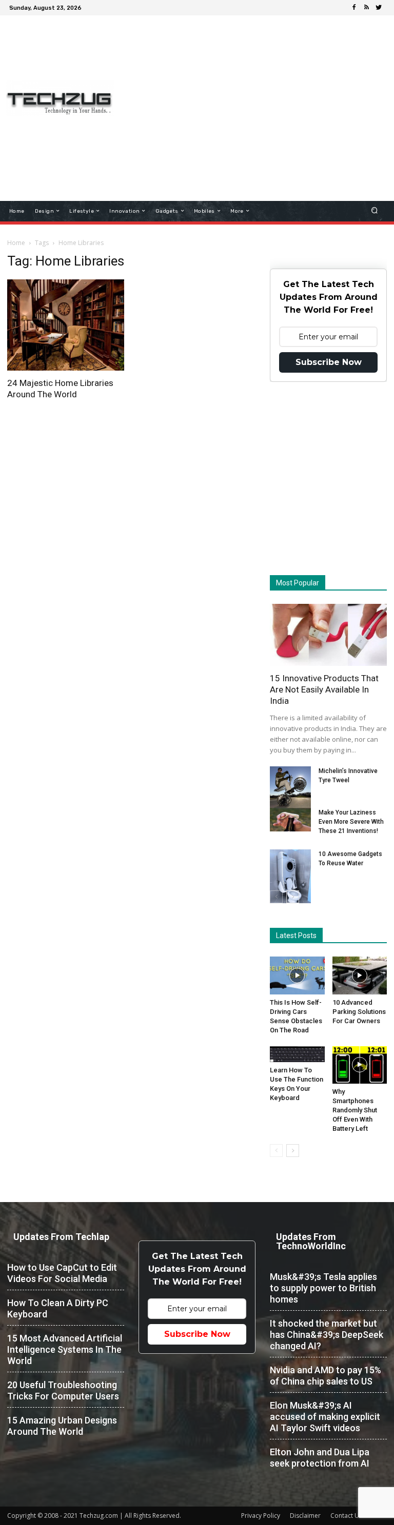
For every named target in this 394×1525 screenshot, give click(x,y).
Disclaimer (305, 1515)
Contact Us (346, 1515)
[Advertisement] (259, 94)
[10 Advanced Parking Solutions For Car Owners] (359, 975)
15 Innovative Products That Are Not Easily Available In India (324, 689)
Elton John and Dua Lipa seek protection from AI (319, 1458)
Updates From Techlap (61, 1236)
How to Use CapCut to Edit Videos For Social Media (62, 1273)
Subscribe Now (329, 362)
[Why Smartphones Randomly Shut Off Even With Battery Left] (359, 1065)
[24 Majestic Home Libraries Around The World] (65, 325)
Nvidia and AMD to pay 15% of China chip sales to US (325, 1376)
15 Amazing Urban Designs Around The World (62, 1426)
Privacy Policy (260, 1515)
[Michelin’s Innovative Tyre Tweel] (290, 788)
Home (16, 242)
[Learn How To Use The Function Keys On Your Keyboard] (297, 1054)
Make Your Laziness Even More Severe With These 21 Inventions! (351, 822)
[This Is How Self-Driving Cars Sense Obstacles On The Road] (297, 975)
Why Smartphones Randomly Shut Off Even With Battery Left (354, 1110)
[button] (375, 211)
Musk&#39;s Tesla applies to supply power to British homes (323, 1288)
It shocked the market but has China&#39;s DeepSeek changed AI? (326, 1334)
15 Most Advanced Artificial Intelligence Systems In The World (64, 1349)
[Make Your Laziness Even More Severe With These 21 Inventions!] (290, 819)
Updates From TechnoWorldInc (311, 1241)
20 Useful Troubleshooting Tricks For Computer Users (63, 1390)
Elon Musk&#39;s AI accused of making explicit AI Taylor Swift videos (325, 1416)
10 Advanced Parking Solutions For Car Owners (359, 1012)
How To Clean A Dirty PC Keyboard (57, 1308)
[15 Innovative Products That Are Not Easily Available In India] (328, 635)
